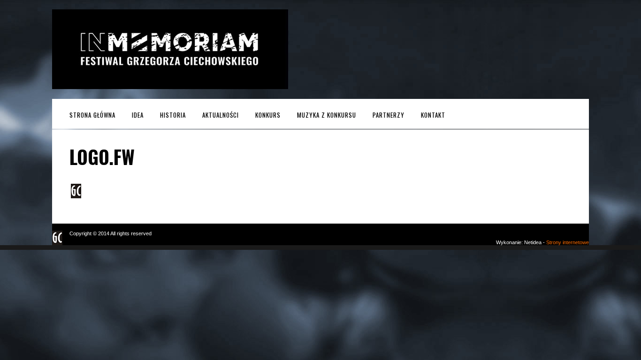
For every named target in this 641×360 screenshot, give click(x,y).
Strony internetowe (567, 242)
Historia (173, 115)
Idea (138, 115)
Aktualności (220, 115)
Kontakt (433, 115)
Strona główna (92, 115)
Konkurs (268, 115)
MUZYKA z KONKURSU (326, 115)
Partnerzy (388, 115)
